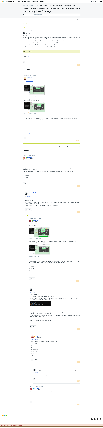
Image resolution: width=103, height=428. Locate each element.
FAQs (96, 1)
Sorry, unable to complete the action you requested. (12, 425)
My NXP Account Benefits (31, 418)
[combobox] (55, 14)
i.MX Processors (35, 5)
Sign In (100, 1)
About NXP (4, 418)
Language (92, 1)
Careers (9, 418)
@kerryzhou (28, 196)
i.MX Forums (28, 5)
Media (19, 418)
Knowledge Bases (26, 1)
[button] (73, 33)
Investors (14, 418)
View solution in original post (30, 133)
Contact (23, 418)
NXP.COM (41, 1)
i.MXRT (29, 56)
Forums (18, 1)
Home (24, 5)
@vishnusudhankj (29, 81)
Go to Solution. (30, 51)
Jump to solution (28, 28)
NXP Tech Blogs (34, 1)
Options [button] (77, 19)
